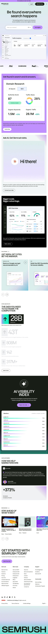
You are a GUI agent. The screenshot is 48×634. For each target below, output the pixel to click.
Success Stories (5, 581)
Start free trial (6, 561)
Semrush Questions (28, 571)
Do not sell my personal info (27, 584)
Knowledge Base (39, 569)
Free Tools (15, 585)
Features (3, 571)
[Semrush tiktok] (7, 597)
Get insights (37, 27)
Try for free (7, 129)
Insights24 (15, 577)
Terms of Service (15, 603)
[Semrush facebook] (12, 597)
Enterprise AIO (16, 573)
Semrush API (38, 573)
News (25, 573)
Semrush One (5, 569)
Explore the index (23, 405)
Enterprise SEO (16, 571)
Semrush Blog (38, 582)
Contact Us (26, 586)
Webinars (37, 584)
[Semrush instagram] (4, 597)
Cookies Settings (26, 603)
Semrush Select (27, 579)
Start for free (40, 4)
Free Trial (4, 577)
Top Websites (16, 583)
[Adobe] (3, 600)
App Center (15, 581)
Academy (37, 571)
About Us (26, 569)
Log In (31, 4)
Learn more (6, 370)
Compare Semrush (6, 579)
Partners (26, 577)
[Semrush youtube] (9, 597)
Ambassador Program (40, 586)
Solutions (4, 573)
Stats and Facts (5, 583)
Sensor (14, 587)
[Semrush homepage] (4, 4)
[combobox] (17, 27)
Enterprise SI (15, 575)
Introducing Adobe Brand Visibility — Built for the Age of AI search (9, 530)
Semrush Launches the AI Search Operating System (25, 529)
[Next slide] (7, 294)
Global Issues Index (28, 581)
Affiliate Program (5, 585)
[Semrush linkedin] (2, 597)
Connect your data (9, 190)
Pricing (3, 575)
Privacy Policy (5, 603)
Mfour (14, 579)
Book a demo (8, 243)
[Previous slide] (3, 294)
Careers (26, 575)
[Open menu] (46, 4)
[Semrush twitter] (14, 597)
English (43, 603)
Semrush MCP (16, 569)
